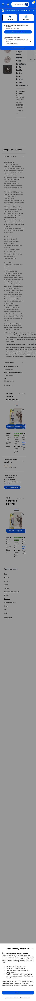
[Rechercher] (26, 4)
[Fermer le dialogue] (32, 948)
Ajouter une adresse (18, 32)
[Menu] (3, 4)
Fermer (18, 993)
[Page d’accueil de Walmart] (8, 4)
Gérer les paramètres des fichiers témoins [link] (18, 998)
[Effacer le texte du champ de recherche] (24, 4)
